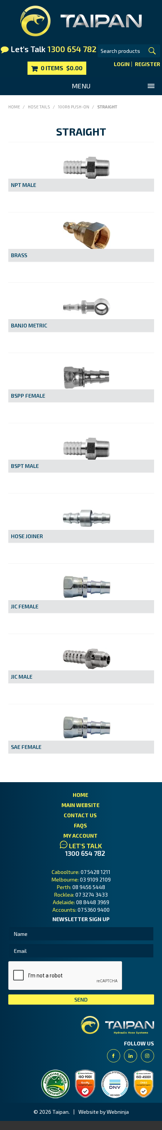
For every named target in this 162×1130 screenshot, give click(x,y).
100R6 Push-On (73, 106)
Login (122, 64)
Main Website (80, 805)
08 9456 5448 (88, 887)
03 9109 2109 (95, 879)
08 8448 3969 (92, 902)
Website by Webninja (103, 1111)
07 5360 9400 (94, 909)
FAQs (80, 825)
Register (147, 64)
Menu (81, 86)
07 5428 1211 (95, 872)
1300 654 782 (85, 853)
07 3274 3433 (91, 894)
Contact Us (80, 815)
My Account (80, 835)
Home (14, 106)
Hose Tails (39, 106)
